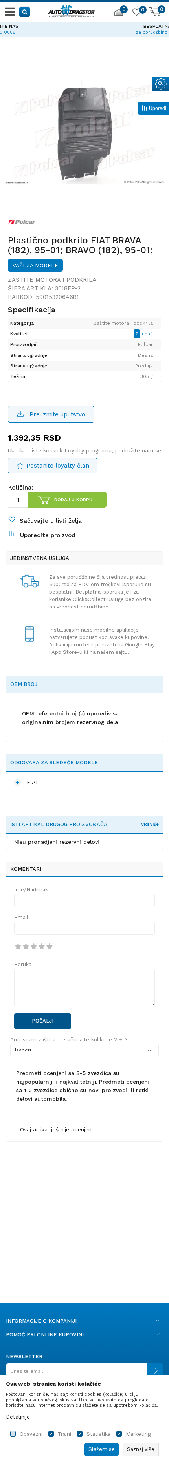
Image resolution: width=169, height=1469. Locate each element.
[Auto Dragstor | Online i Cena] (71, 10)
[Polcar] (22, 221)
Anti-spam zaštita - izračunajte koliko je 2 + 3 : (70, 1039)
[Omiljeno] (136, 13)
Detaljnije (18, 1416)
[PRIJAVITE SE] (84, 1374)
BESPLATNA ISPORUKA (84, 26)
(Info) (147, 334)
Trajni (64, 1434)
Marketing (138, 1434)
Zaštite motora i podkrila (52, 279)
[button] (25, 11)
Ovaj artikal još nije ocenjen (56, 1129)
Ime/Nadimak (31, 890)
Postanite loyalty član (57, 465)
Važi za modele (35, 265)
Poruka (22, 964)
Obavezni (31, 1434)
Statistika (98, 1434)
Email (21, 917)
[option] (84, 28)
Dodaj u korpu (73, 499)
